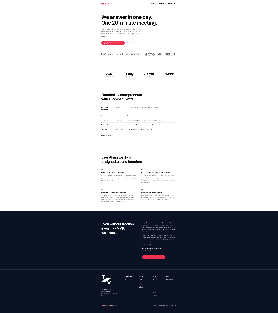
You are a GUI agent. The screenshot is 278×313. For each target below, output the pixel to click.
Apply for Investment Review (109, 305)
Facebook (154, 289)
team (152, 3)
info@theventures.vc (106, 291)
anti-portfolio (142, 282)
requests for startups (142, 286)
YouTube (154, 279)
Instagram (154, 286)
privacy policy (169, 279)
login (140, 290)
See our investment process (107, 183)
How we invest (131, 43)
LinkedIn (154, 282)
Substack (154, 295)
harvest (140, 279)
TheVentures (161, 305)
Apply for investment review (112, 43)
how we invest (128, 289)
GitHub (154, 292)
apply (170, 3)
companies (161, 3)
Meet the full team (106, 135)
